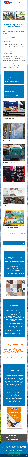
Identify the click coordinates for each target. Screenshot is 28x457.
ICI (17, 95)
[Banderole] (14, 138)
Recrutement (13, 435)
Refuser (17, 452)
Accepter (11, 452)
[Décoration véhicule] (14, 116)
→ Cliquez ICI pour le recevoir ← (14, 358)
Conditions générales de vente (13, 437)
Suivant (23, 233)
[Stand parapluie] (14, 182)
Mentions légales (13, 439)
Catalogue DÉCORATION (13, 345)
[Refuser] (26, 450)
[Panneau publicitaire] (14, 225)
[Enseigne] (14, 203)
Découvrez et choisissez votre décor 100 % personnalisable (14, 258)
